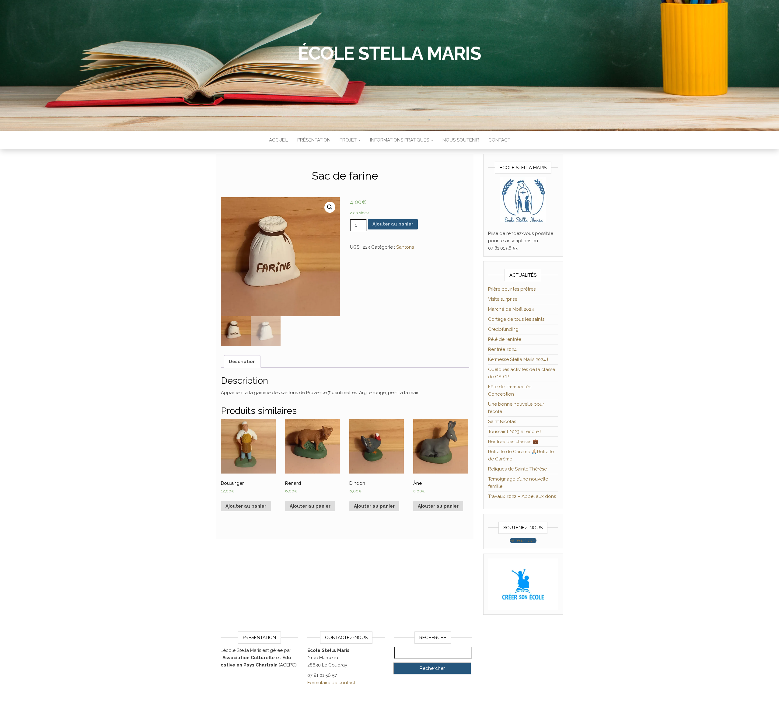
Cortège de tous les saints (516, 319)
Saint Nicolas (502, 421)
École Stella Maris (389, 53)
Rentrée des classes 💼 (513, 441)
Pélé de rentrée (504, 339)
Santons (405, 247)
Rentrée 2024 (502, 349)
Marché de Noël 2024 (511, 309)
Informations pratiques (400, 140)
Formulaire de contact (331, 682)
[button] (523, 540)
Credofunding (503, 329)
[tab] (242, 361)
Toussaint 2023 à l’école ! (514, 431)
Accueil (278, 140)
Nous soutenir (460, 140)
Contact (499, 140)
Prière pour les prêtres (512, 289)
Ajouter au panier (392, 224)
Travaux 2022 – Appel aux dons (522, 496)
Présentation (313, 140)
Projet (349, 140)
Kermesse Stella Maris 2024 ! (518, 359)
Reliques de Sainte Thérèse (517, 469)
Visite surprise (502, 299)
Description (242, 361)
